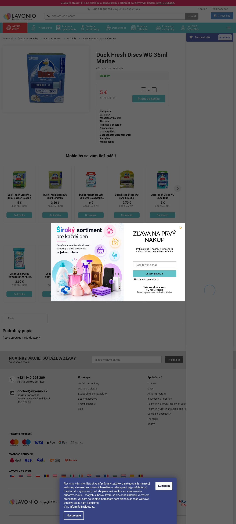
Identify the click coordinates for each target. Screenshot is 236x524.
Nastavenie (74, 515)
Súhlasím (164, 485)
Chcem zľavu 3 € (154, 273)
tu (93, 506)
